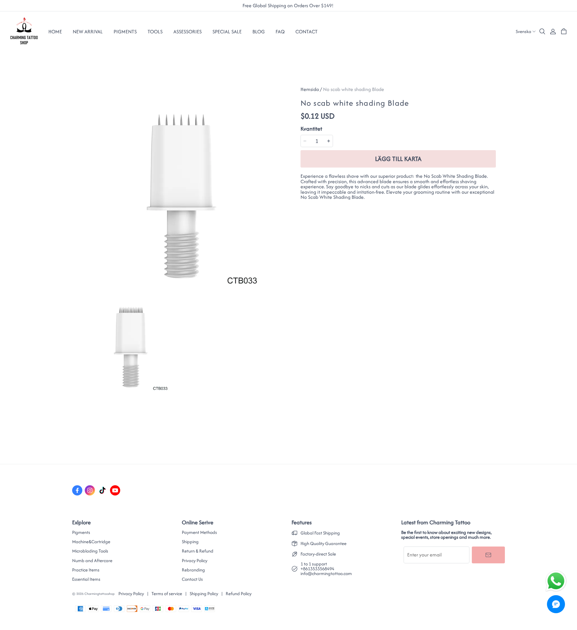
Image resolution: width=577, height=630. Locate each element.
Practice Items (85, 570)
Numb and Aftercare (92, 560)
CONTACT (306, 31)
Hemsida (310, 89)
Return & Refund (197, 551)
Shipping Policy (204, 593)
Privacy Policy (194, 560)
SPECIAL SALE (227, 31)
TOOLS (155, 31)
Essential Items (86, 579)
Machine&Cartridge (91, 541)
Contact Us (192, 579)
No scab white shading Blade (353, 89)
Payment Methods (199, 532)
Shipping (190, 541)
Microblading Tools (90, 551)
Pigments (81, 532)
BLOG (258, 31)
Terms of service (166, 593)
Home (55, 31)
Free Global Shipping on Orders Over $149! (289, 5)
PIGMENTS (125, 31)
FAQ (280, 31)
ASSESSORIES (187, 31)
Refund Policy (239, 593)
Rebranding (193, 570)
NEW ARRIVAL (88, 31)
